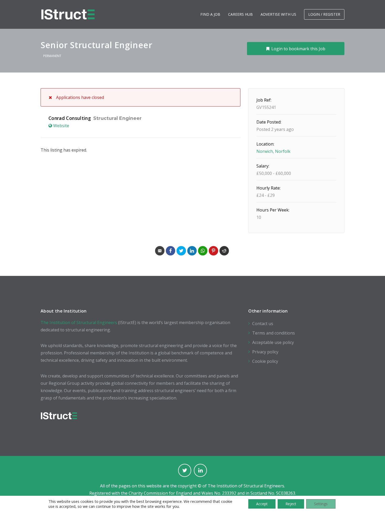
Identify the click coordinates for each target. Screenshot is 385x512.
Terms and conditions (273, 333)
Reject (290, 503)
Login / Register (324, 14)
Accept (262, 503)
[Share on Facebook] (170, 250)
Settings (321, 503)
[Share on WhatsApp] (202, 250)
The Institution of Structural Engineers (79, 322)
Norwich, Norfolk (273, 151)
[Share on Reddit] (224, 250)
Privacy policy (265, 352)
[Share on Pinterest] (213, 250)
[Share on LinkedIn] (192, 250)
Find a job (210, 14)
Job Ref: (263, 100)
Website (61, 126)
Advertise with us (278, 14)
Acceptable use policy (273, 342)
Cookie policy (265, 361)
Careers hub (240, 14)
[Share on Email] (159, 250)
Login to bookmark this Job (298, 48)
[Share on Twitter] (181, 250)
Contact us (262, 323)
